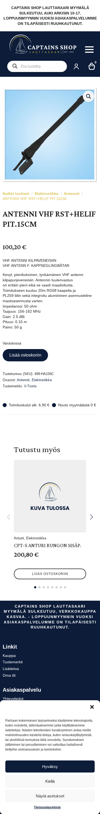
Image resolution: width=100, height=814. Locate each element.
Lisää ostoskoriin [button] (50, 574)
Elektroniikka (46, 193)
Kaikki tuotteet (16, 193)
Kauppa (9, 655)
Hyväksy (50, 766)
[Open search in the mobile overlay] (37, 66)
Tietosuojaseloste (47, 807)
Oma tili (9, 675)
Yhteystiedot (13, 698)
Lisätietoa (11, 669)
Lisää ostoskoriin (25, 355)
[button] (92, 707)
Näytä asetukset (50, 796)
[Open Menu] (89, 49)
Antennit (71, 193)
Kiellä (50, 781)
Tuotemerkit (13, 662)
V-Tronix (30, 386)
